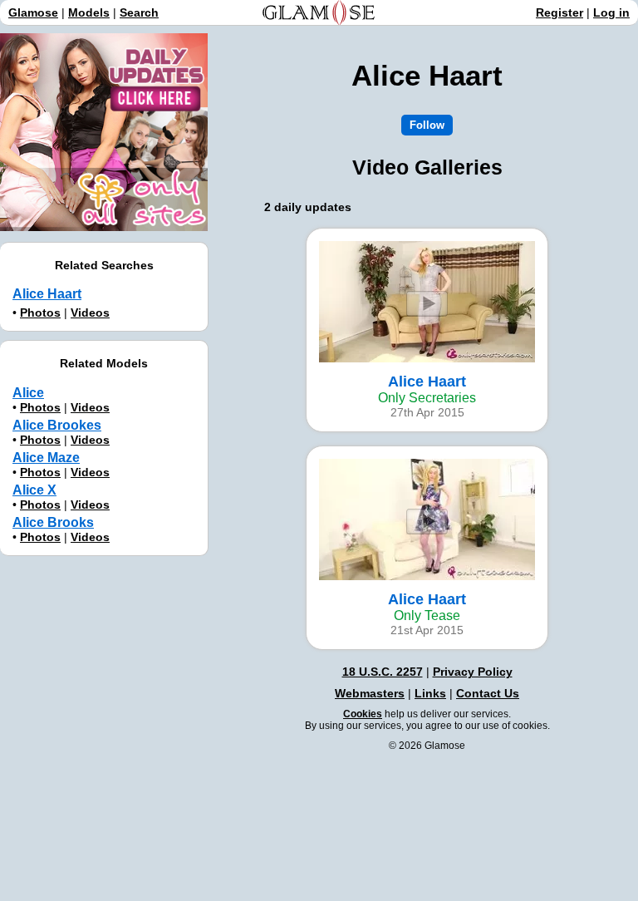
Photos (40, 312)
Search (139, 12)
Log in (611, 12)
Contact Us (487, 693)
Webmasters (370, 693)
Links (430, 693)
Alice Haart (46, 294)
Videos (90, 312)
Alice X (34, 490)
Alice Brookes (56, 425)
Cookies (362, 714)
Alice (28, 393)
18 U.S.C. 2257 (382, 671)
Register (559, 12)
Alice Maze (46, 457)
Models (89, 12)
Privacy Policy (473, 671)
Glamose (33, 12)
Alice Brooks (53, 522)
